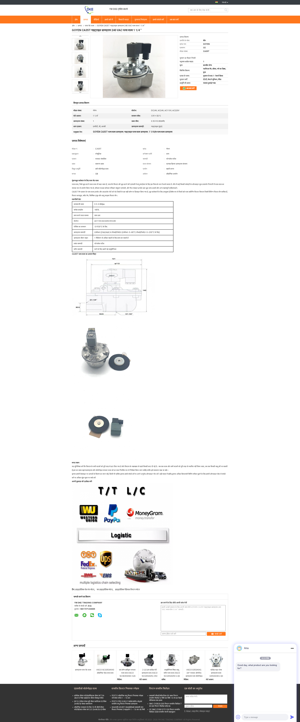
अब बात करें (174, 19)
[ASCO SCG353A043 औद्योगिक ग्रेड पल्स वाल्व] (105, 660)
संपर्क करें (218, 634)
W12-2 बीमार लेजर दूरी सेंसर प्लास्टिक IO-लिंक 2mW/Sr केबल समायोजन (90, 702)
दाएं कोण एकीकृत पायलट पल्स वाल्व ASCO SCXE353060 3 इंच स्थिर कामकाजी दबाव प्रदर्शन (127, 673)
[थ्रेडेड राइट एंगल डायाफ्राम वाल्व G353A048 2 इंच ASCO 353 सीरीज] (216, 660)
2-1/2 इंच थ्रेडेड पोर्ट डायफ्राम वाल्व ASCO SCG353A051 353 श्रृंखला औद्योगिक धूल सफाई (149, 673)
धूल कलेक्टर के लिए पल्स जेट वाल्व (87, 180)
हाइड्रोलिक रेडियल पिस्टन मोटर (127, 589)
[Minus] (292, 648)
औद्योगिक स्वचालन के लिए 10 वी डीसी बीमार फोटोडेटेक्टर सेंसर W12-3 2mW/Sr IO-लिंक (90, 708)
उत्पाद (85, 19)
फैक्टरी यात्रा (124, 19)
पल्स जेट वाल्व (89, 26)
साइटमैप (195, 711)
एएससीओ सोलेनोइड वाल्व (85, 688)
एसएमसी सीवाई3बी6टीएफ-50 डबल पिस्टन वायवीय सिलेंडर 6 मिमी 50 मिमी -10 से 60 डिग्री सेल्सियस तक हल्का (165, 697)
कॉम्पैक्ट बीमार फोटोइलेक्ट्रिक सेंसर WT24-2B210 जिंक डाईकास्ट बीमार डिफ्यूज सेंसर (89, 696)
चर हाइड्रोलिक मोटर (105, 589)
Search (226, 10)
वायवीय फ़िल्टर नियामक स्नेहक (125, 688)
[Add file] (238, 717)
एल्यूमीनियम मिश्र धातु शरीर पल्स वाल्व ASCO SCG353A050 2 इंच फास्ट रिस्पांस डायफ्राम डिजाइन (172, 673)
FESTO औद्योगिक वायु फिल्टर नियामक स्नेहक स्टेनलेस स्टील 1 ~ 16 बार (127, 696)
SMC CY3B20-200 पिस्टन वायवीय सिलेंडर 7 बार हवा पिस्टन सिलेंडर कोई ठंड (165, 705)
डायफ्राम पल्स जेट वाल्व (83, 670)
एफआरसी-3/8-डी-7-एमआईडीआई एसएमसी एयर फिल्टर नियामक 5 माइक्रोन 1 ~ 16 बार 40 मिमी (128, 708)
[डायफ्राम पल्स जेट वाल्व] (83, 660)
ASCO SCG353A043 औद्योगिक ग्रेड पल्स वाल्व (105, 671)
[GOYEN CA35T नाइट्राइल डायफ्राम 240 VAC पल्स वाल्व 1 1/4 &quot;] (80, 44)
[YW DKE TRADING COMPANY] (89, 10)
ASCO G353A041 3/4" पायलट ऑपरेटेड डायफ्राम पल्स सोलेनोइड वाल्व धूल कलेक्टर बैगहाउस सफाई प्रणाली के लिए (194, 673)
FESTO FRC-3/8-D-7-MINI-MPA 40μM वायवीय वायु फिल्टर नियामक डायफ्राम (127, 702)
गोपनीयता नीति (103, 720)
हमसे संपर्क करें (158, 19)
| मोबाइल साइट (204, 711)
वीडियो (96, 19)
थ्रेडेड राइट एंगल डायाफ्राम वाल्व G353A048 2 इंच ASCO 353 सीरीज (216, 673)
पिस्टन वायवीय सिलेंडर (159, 688)
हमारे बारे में (109, 19)
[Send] (292, 717)
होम (76, 19)
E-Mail (187, 711)
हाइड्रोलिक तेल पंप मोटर (84, 589)
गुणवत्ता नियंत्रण (141, 19)
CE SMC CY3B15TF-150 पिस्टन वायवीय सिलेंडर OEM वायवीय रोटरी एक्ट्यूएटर (164, 710)
